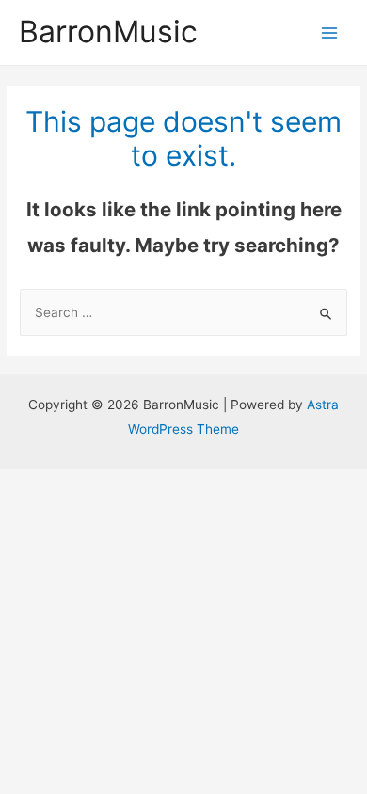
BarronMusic (108, 31)
